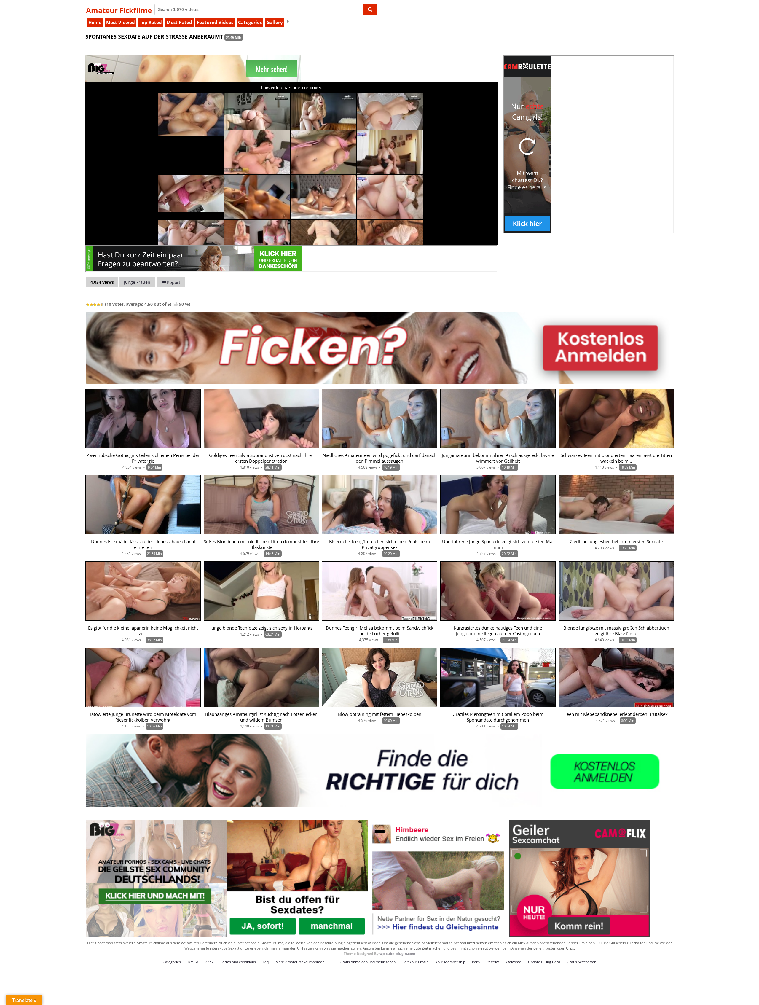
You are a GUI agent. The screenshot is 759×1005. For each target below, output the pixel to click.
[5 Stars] (102, 304)
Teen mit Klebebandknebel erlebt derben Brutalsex (616, 714)
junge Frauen (137, 282)
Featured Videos (215, 22)
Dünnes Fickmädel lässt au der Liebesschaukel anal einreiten (143, 544)
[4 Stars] (98, 304)
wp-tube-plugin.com (397, 953)
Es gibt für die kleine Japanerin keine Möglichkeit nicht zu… (143, 631)
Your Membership (450, 961)
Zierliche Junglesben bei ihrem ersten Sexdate (616, 542)
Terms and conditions (238, 961)
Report (173, 282)
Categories (250, 22)
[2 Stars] (91, 304)
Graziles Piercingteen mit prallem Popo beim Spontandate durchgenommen (497, 717)
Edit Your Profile (415, 961)
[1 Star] (88, 304)
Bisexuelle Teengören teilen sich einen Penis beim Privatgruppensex (379, 544)
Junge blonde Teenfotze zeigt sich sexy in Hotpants (261, 628)
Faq (266, 961)
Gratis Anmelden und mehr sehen (368, 961)
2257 (209, 961)
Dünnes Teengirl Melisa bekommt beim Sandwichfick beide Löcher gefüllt (379, 631)
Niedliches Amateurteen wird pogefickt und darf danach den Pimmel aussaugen (379, 458)
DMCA (193, 961)
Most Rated (179, 22)
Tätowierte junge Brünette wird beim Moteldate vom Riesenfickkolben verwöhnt (143, 717)
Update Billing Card (544, 961)
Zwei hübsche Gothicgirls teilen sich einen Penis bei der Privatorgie (143, 458)
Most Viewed (120, 22)
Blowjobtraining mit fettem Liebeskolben (379, 714)
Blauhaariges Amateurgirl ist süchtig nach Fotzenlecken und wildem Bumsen (261, 717)
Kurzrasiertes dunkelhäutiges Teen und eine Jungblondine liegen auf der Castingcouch (498, 631)
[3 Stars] (95, 304)
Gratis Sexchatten (581, 961)
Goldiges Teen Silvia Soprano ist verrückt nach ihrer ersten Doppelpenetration (261, 458)
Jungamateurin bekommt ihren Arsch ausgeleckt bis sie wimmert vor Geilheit (498, 458)
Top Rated (151, 22)
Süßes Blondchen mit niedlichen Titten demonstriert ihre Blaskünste (261, 544)
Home (94, 22)
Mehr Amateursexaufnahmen (299, 961)
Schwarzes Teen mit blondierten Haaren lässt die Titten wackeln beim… (616, 458)
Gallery (275, 22)
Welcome (513, 961)
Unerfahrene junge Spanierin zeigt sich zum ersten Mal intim (498, 544)
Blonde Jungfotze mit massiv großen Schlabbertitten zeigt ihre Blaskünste (616, 631)
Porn (476, 961)
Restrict (493, 961)
